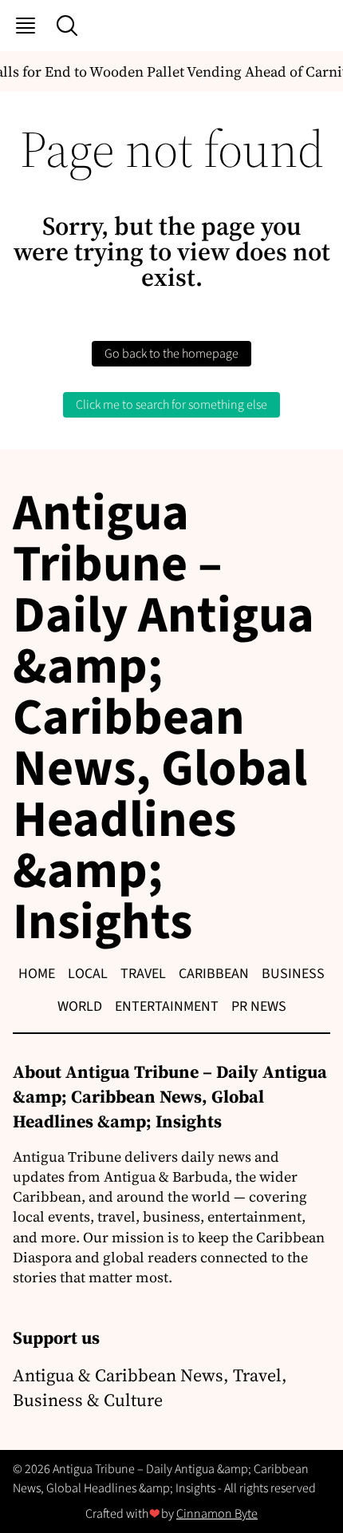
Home (36, 974)
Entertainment (167, 1006)
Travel (143, 974)
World (79, 1006)
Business (293, 974)
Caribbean (214, 974)
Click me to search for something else (171, 405)
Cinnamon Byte (217, 1514)
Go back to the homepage (171, 353)
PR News (258, 1006)
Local (88, 974)
